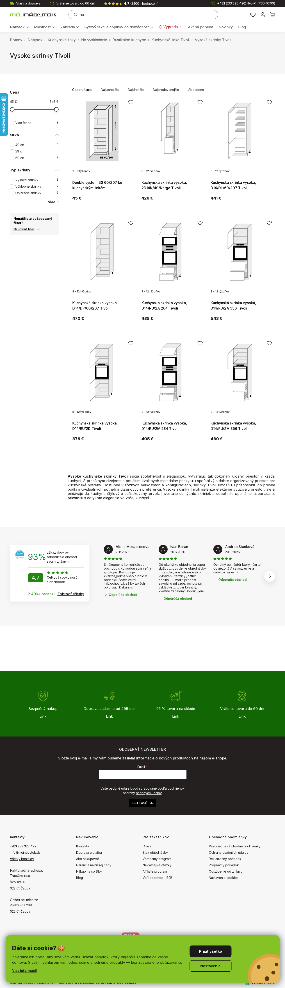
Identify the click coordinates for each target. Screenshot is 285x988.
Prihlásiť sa (142, 803)
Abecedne (196, 90)
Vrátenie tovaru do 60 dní (75, 3)
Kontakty (82, 846)
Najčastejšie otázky (157, 865)
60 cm (37, 158)
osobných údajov (149, 793)
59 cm (37, 151)
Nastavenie (210, 966)
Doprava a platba (89, 852)
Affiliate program (155, 871)
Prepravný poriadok (224, 865)
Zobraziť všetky (70, 594)
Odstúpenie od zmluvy (225, 871)
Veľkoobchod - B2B (157, 878)
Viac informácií (24, 970)
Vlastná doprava (28, 3)
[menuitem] (19, 27)
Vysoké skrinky (37, 180)
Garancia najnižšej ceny (93, 865)
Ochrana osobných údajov (228, 852)
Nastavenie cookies (223, 878)
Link (42, 716)
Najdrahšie (136, 90)
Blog (79, 878)
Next (269, 576)
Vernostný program (157, 859)
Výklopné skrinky (37, 186)
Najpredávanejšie (166, 90)
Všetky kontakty (22, 859)
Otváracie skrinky (37, 193)
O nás (147, 846)
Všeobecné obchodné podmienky (234, 846)
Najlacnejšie (110, 90)
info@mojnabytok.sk (25, 852)
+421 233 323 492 (246, 3)
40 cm (37, 145)
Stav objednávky (155, 852)
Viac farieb (37, 123)
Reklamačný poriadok (225, 859)
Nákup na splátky (89, 871)
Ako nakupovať (87, 859)
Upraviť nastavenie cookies (116, 982)
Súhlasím (210, 951)
